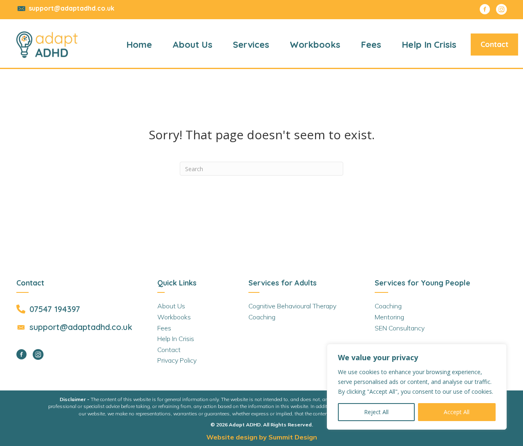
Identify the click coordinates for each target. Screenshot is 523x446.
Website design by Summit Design (261, 437)
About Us (171, 306)
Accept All (456, 412)
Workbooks (174, 317)
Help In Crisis (175, 338)
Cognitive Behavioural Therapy (292, 306)
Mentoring (389, 317)
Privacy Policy (177, 360)
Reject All (376, 412)
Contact (169, 350)
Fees (164, 328)
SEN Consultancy (400, 328)
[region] (417, 387)
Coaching (261, 317)
